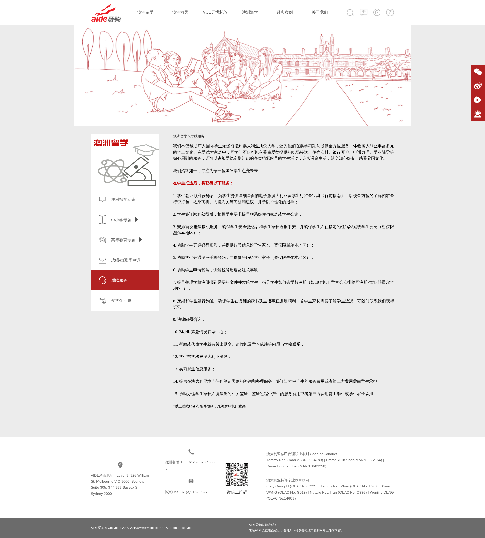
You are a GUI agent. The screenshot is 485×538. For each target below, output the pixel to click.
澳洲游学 (250, 12)
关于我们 (320, 12)
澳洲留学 (145, 12)
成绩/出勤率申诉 (125, 260)
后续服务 (119, 280)
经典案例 (285, 12)
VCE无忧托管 (215, 12)
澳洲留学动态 (123, 199)
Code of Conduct (323, 454)
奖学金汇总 (121, 300)
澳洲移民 (180, 12)
